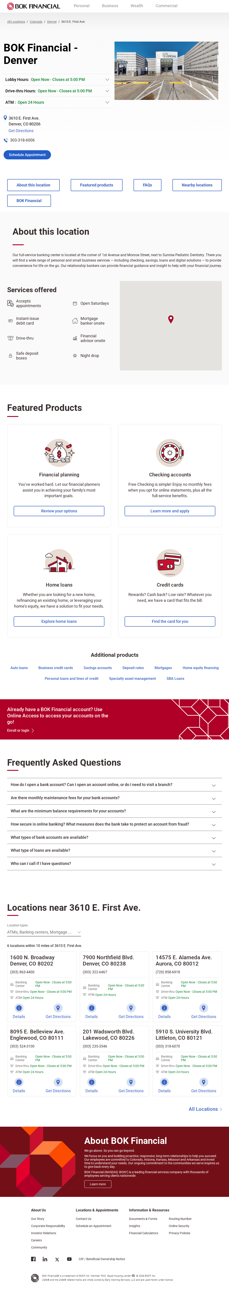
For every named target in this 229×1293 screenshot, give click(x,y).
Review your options (59, 511)
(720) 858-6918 (168, 972)
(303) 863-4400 (22, 972)
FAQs (147, 185)
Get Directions (21, 130)
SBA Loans (175, 678)
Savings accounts (98, 668)
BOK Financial (29, 200)
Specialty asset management (132, 678)
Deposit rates (133, 668)
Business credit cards (55, 668)
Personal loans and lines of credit (71, 678)
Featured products (96, 185)
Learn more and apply (170, 511)
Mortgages (163, 668)
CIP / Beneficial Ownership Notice (98, 1259)
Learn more (98, 1184)
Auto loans (19, 668)
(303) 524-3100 (22, 1046)
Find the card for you (170, 621)
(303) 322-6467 (95, 972)
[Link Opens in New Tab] (33, 1260)
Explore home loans (59, 621)
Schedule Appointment (27, 155)
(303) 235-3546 (95, 1046)
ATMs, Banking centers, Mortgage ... (39, 932)
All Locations (203, 1109)
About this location (33, 185)
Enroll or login (18, 730)
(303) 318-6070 (168, 1046)
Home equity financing (201, 668)
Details (19, 1016)
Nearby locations (197, 185)
